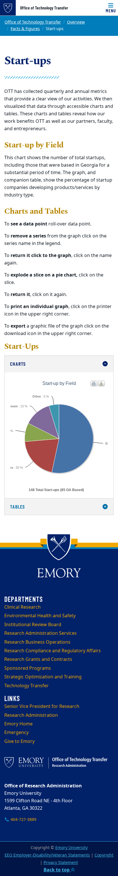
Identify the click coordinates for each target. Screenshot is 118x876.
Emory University (71, 848)
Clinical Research (22, 607)
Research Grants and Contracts (38, 659)
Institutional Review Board (32, 624)
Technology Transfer (26, 685)
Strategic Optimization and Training (43, 676)
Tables (17, 506)
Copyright (104, 855)
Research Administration (31, 715)
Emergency (16, 732)
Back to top (57, 870)
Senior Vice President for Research (41, 706)
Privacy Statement (61, 863)
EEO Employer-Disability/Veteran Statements (47, 855)
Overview (76, 22)
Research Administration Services (40, 633)
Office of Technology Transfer (44, 7)
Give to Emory (19, 741)
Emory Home (18, 724)
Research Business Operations (37, 642)
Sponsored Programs (27, 668)
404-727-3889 (22, 820)
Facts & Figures (25, 29)
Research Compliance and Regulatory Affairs (52, 650)
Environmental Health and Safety (40, 615)
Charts (18, 364)
